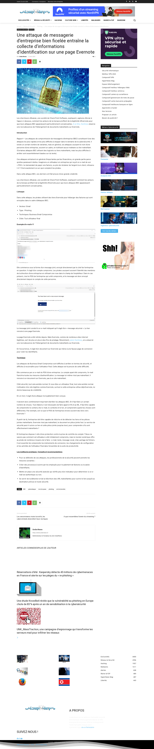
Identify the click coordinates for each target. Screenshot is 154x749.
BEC (24, 489)
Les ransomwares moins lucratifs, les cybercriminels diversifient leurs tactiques (32, 518)
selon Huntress (76, 340)
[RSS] (129, 1)
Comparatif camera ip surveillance (115, 94)
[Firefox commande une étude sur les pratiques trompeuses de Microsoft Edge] (22, 682)
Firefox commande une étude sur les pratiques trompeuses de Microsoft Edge (41, 681)
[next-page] (17, 638)
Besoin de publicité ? (110, 118)
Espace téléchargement (111, 84)
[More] (40, 61)
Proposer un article (109, 115)
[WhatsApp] (34, 61)
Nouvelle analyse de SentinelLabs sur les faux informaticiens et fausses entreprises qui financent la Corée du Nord (81, 683)
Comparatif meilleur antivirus (113, 91)
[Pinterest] (29, 61)
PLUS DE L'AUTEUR (47, 548)
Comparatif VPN (108, 77)
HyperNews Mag (108, 81)
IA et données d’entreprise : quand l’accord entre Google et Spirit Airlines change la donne (41, 671)
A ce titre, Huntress (80, 124)
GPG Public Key (41, 745)
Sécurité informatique (110, 71)
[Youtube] (136, 1)
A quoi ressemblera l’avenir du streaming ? (79, 517)
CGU (32, 745)
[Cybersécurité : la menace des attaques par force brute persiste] (64, 671)
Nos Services (107, 111)
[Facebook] (126, 1)
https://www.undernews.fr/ (40, 532)
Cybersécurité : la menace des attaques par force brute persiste (82, 671)
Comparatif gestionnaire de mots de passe (118, 98)
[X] (132, 1)
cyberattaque (32, 489)
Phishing (39, 26)
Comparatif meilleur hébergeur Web (116, 87)
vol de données (60, 489)
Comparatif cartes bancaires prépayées (117, 101)
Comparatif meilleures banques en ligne (117, 104)
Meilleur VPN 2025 (109, 74)
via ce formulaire (87, 727)
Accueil (19, 26)
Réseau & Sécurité (29, 26)
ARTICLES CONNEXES (27, 548)
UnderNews (22, 56)
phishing (51, 489)
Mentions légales (23, 745)
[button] (134, 20)
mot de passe (42, 489)
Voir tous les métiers (109, 231)
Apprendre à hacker (109, 108)
